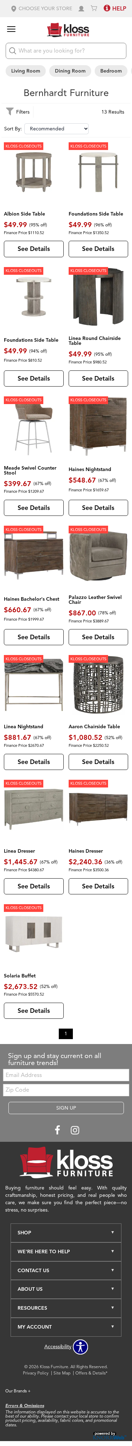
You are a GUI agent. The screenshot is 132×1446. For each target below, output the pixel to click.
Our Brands (18, 1390)
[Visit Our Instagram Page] (75, 1131)
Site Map (62, 1373)
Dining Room (70, 71)
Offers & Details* (91, 1373)
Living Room (25, 71)
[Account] (81, 8)
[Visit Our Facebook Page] (58, 1131)
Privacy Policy (36, 1373)
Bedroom (111, 71)
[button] (41, 8)
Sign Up (66, 1108)
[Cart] (94, 8)
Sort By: (13, 129)
